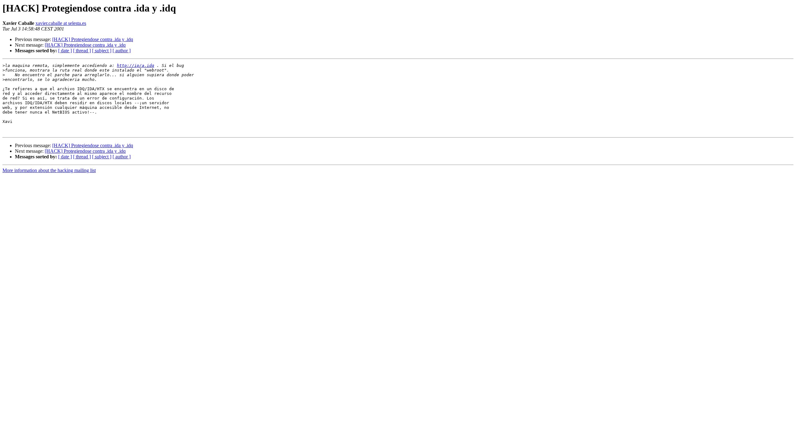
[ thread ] (82, 50)
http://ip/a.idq (135, 65)
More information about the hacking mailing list (49, 170)
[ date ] (65, 50)
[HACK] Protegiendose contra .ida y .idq (92, 39)
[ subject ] (101, 50)
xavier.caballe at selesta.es (60, 23)
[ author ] (122, 50)
